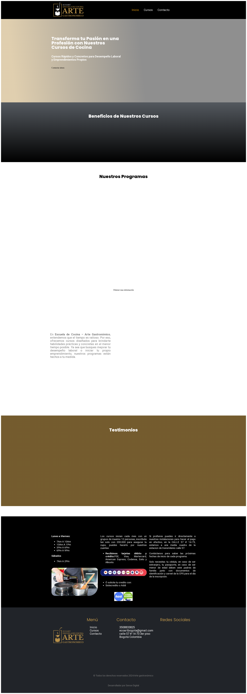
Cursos (148, 10)
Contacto (164, 10)
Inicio (135, 10)
